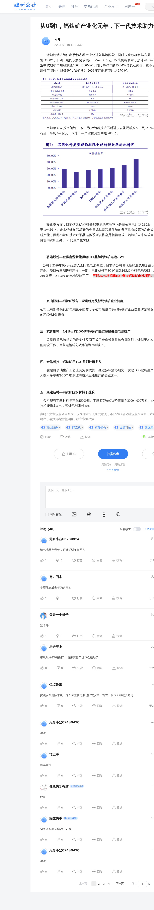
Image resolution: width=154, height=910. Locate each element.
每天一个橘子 (59, 615)
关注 (61, 6)
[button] (111, 6)
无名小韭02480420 (64, 722)
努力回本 (55, 577)
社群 (74, 6)
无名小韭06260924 (64, 539)
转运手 (54, 754)
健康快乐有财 (59, 786)
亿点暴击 (55, 684)
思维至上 (55, 647)
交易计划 (91, 6)
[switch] (130, 529)
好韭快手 (55, 818)
